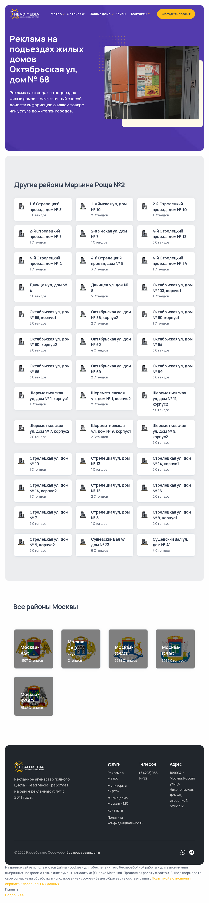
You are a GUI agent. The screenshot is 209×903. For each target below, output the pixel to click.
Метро (56, 14)
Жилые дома (100, 14)
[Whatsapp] (183, 852)
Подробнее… (15, 895)
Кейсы (121, 14)
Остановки (76, 14)
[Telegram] (192, 852)
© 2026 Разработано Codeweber (40, 852)
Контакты (139, 14)
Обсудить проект (176, 14)
